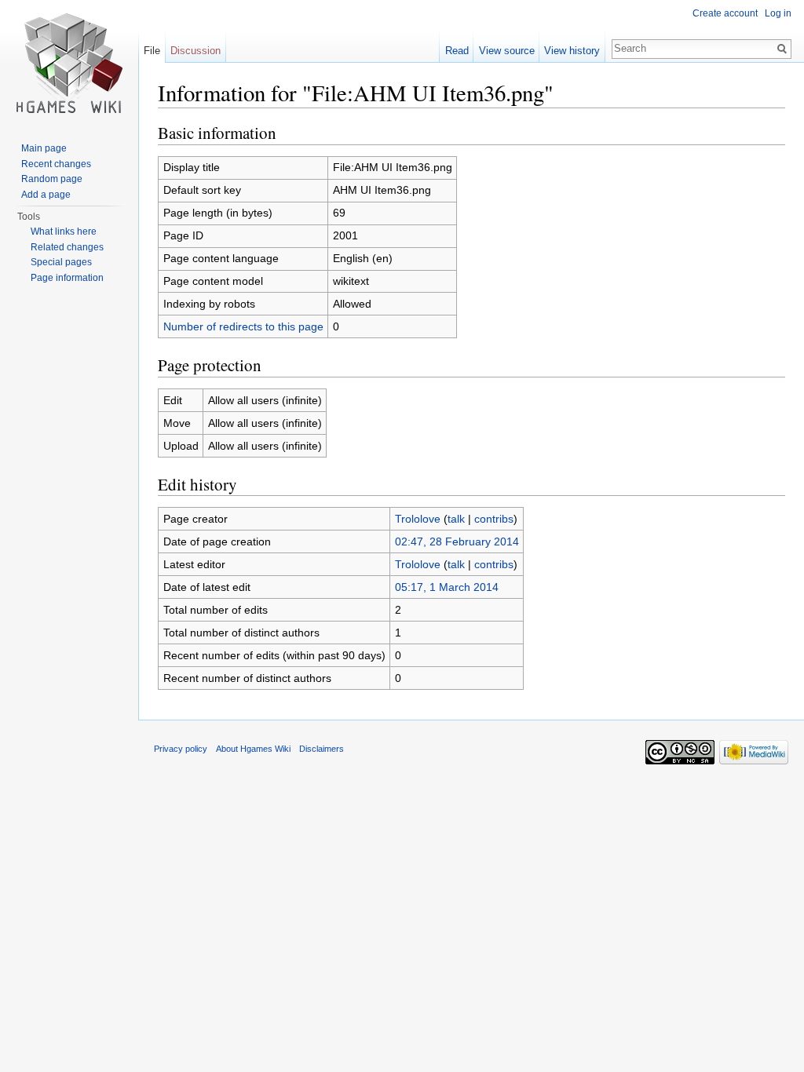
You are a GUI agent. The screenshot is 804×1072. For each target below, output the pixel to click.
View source (507, 51)
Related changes (67, 247)
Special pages (61, 262)
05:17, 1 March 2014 (447, 587)
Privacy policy (180, 748)
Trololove (417, 518)
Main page (44, 148)
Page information (67, 277)
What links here (64, 231)
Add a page (46, 194)
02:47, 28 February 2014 (457, 541)
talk (456, 518)
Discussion (195, 51)
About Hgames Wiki (253, 748)
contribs (493, 518)
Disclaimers (321, 748)
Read (457, 51)
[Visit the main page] (69, 63)
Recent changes (56, 164)
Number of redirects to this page (243, 326)
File (152, 51)
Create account (725, 13)
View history (572, 51)
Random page (51, 178)
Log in (778, 13)
